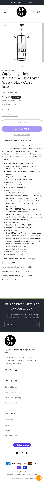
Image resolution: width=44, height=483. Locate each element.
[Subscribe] (36, 324)
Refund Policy (11, 435)
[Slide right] (27, 66)
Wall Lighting (10, 392)
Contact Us (9, 420)
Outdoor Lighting (12, 403)
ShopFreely (21, 472)
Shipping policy (30, 478)
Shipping (4, 100)
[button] (4, 11)
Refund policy (20, 474)
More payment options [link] (22, 134)
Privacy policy (32, 474)
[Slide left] (16, 66)
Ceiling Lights (11, 387)
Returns (8, 425)
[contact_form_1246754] (39, 478)
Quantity (5, 109)
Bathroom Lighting (13, 397)
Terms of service (17, 478)
